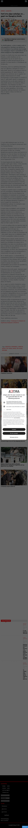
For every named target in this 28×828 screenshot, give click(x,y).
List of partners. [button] (17, 417)
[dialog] (14, 414)
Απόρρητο (25, 826)
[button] (14, 410)
